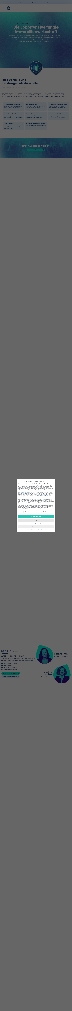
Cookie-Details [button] (29, 529)
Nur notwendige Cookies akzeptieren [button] (36, 523)
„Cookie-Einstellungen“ (45, 495)
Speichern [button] (36, 521)
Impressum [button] (43, 529)
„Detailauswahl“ (24, 493)
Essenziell (27, 511)
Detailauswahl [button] (36, 527)
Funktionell (45, 511)
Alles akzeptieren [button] (36, 516)
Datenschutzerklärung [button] (37, 529)
